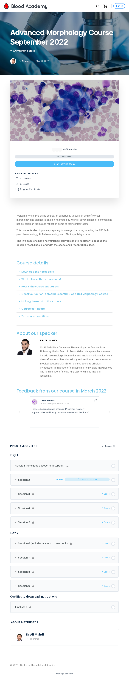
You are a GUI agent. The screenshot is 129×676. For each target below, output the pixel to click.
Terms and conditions (35, 316)
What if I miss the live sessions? (41, 279)
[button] (64, 272)
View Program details (23, 50)
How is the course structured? (40, 286)
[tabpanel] (64, 323)
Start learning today (64, 164)
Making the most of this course (41, 301)
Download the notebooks (37, 272)
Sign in (119, 6)
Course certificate (33, 309)
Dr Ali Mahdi (35, 634)
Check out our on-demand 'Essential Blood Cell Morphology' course (64, 294)
